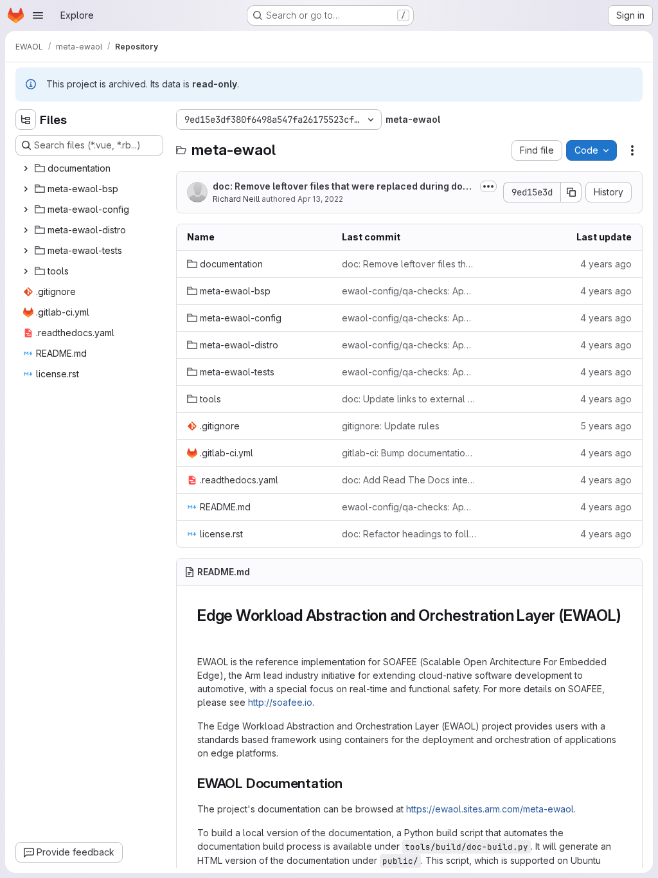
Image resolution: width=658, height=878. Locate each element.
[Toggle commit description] (488, 186)
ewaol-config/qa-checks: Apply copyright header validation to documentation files (409, 290)
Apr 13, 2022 (320, 199)
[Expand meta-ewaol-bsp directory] (25, 189)
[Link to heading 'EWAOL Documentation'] (349, 783)
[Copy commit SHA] (571, 192)
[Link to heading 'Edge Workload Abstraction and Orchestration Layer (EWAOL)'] (205, 634)
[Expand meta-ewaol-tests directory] (25, 250)
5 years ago (606, 425)
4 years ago (606, 263)
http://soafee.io (280, 702)
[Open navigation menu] (38, 15)
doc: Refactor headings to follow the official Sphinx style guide (409, 533)
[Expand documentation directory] (25, 168)
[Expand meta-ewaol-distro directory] (25, 230)
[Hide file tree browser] (25, 119)
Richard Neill (236, 199)
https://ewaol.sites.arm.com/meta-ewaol (490, 808)
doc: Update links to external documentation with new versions (409, 398)
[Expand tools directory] (25, 271)
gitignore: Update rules (391, 425)
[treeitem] (90, 168)
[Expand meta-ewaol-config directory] (25, 209)
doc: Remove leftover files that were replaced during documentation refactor (343, 187)
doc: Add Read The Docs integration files (409, 479)
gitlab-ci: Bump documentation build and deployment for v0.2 (409, 452)
